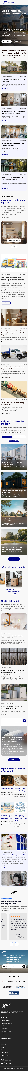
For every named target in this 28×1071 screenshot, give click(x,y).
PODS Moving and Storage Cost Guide (13, 855)
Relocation (4, 1028)
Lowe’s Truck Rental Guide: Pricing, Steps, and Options (12, 368)
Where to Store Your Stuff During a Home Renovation (12, 637)
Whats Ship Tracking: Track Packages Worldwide (13, 12)
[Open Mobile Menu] (26, 2)
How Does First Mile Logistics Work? (7, 789)
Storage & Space (6, 633)
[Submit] (23, 966)
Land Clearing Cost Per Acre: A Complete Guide (12, 520)
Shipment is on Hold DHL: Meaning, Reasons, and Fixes (13, 278)
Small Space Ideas (7, 76)
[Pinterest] (7, 1063)
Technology (4, 1034)
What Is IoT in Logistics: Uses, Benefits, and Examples (14, 591)
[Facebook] (2, 1063)
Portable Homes (6, 140)
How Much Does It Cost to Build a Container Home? (12, 463)
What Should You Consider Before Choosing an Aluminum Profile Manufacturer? (12, 672)
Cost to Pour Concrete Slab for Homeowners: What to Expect (12, 548)
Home (3, 1042)
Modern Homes (5, 1026)
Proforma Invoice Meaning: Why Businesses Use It (19, 790)
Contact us (4, 1050)
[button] (12, 246)
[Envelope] (10, 1063)
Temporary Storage (7, 703)
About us (3, 1044)
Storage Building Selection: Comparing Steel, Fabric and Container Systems (13, 739)
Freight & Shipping (7, 8)
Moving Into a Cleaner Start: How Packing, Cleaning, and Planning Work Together (13, 333)
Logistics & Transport (7, 1023)
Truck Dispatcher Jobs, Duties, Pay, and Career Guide (6, 817)
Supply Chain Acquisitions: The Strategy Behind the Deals (20, 817)
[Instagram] (4, 1063)
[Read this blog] (14, 67)
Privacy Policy (5, 1055)
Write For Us (4, 1052)
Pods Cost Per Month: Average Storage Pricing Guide (11, 707)
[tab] (7, 437)
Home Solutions (5, 1020)
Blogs (2, 1047)
